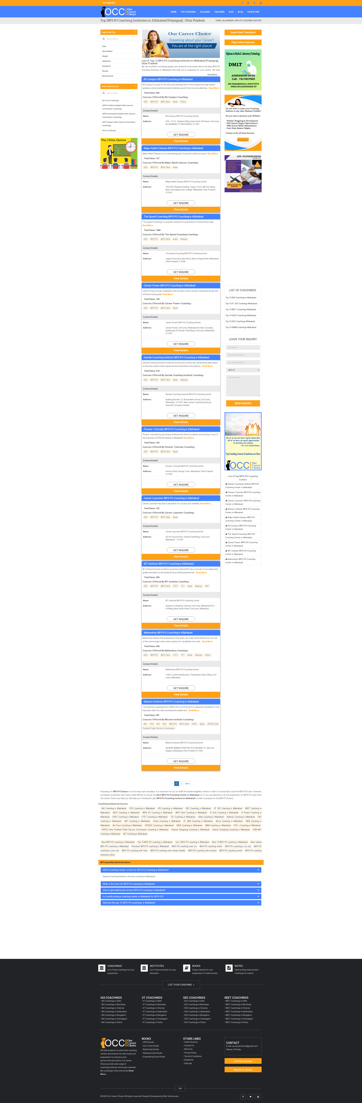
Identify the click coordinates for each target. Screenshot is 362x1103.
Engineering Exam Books (154, 1057)
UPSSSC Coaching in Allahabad (159, 825)
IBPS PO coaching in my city (238, 846)
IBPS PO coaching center (231, 850)
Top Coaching (188, 12)
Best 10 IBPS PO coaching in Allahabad (230, 842)
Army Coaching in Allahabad (229, 821)
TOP (180, 1088)
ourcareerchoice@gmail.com (245, 1046)
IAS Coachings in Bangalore (114, 1015)
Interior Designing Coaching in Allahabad (231, 829)
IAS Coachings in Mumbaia (113, 1004)
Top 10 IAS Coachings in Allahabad (240, 297)
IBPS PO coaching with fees (134, 850)
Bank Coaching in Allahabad (211, 817)
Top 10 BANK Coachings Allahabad (240, 327)
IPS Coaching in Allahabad (170, 808)
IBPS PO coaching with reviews (202, 850)
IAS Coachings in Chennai (113, 1008)
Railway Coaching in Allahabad (241, 817)
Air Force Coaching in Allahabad (127, 825)
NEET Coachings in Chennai (238, 1008)
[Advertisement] (243, 239)
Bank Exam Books (151, 1049)
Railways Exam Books (152, 1053)
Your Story (253, 12)
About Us (188, 1049)
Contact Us (189, 1045)
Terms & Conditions (193, 1056)
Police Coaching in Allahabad (166, 821)
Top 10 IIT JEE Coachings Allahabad (241, 303)
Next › (187, 783)
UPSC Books (148, 1042)
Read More (212, 74)
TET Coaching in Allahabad (183, 817)
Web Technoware (171, 1096)
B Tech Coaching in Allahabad (224, 812)
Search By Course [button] (110, 86)
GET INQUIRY (109, 3)
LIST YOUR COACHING (180, 984)
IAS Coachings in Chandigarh (114, 1019)
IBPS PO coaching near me (184, 846)
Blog (240, 12)
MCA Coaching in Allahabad (189, 825)
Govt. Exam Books (151, 1046)
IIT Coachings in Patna (153, 1022)
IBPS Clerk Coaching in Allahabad (191, 812)
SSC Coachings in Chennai (196, 1008)
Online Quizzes (191, 1042)
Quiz (231, 12)
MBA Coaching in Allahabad (218, 825)
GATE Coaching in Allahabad (126, 812)
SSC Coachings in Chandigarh (197, 1019)
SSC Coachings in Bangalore (196, 1015)
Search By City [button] (108, 32)
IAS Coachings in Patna (112, 1022)
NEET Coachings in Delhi (236, 1001)
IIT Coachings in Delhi (152, 1001)
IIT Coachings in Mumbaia (154, 1004)
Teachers (219, 12)
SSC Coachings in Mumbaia (196, 1004)
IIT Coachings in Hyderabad (155, 1011)
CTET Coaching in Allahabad (154, 817)
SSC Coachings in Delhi (194, 1001)
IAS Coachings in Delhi (111, 1001)
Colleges (205, 12)
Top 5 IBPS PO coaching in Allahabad (192, 842)
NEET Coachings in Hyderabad (239, 1011)
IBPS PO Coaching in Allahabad (157, 812)
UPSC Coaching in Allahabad (125, 817)
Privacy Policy (190, 1053)
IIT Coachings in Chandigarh (155, 1019)
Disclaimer (189, 1060)
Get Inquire (181, 134)
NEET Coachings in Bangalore (239, 1015)
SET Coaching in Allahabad (135, 834)
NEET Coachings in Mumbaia (238, 1004)
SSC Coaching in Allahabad (198, 808)
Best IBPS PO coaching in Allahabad (118, 842)
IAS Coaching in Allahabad (114, 808)
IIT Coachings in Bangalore (154, 1015)
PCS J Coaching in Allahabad (247, 825)
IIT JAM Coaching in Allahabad (198, 821)
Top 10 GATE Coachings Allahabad (240, 315)
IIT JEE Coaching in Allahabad (228, 808)
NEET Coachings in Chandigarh (239, 1019)
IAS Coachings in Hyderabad (114, 1011)
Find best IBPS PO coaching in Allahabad (150, 846)
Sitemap (188, 1063)
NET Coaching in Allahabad (137, 821)
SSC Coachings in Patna (195, 1022)
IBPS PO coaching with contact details (168, 850)
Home (173, 12)
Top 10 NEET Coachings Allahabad (240, 309)
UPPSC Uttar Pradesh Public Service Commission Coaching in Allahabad (135, 829)
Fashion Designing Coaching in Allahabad (190, 829)
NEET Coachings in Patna (237, 1022)
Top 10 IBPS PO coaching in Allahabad (154, 842)
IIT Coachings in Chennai (154, 1008)
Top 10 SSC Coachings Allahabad (240, 321)
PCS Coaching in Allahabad (142, 808)
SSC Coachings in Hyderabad (197, 1011)
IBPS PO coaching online (211, 846)
